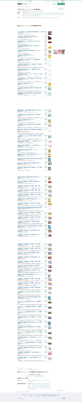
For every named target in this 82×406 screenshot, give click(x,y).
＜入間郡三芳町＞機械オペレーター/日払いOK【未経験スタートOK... (29, 357)
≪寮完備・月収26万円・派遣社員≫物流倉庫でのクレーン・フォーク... (30, 274)
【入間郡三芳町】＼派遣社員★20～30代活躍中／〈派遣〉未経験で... (29, 203)
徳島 (58, 14)
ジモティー (18, 6)
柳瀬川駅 (26, 338)
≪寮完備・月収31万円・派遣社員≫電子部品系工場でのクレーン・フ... (30, 154)
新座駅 (25, 191)
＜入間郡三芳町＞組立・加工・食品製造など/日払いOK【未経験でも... (30, 124)
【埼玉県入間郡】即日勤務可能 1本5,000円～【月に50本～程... (28, 45)
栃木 (23, 14)
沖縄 (40, 15)
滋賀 (41, 14)
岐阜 (29, 14)
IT (53, 17)
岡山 (52, 14)
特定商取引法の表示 (44, 395)
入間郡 (27, 37)
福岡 (25, 15)
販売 (37, 17)
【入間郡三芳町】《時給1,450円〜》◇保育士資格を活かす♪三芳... (29, 230)
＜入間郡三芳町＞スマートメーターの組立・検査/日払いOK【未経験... (30, 135)
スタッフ (19, 61)
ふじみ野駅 (26, 235)
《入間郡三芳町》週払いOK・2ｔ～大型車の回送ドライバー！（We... (29, 337)
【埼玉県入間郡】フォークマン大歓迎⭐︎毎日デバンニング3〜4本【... (29, 41)
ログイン (58, 1)
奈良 (43, 14)
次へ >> (31, 368)
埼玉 (26, 37)
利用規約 (23, 394)
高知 (23, 15)
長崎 (33, 15)
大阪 (35, 14)
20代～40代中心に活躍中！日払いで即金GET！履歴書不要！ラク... (29, 181)
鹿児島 (38, 15)
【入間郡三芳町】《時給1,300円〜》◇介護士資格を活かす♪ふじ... (29, 234)
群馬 (25, 14)
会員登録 (62, 1)
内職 (28, 380)
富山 (49, 383)
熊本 (29, 15)
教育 (42, 17)
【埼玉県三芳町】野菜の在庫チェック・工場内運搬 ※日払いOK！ (29, 69)
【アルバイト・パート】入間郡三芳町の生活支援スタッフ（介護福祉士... (30, 306)
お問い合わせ (54, 394)
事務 (41, 17)
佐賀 (27, 15)
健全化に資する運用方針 (47, 394)
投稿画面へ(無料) (61, 3)
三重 (31, 14)
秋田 (41, 383)
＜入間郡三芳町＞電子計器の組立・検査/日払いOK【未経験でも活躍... (30, 87)
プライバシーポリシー (29, 394)
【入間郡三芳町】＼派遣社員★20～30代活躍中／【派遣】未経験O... (29, 278)
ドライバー (28, 338)
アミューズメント (50, 17)
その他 (57, 17)
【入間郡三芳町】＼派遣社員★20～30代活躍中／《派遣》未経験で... (29, 212)
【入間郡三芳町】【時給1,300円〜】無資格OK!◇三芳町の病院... (29, 265)
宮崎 (35, 15)
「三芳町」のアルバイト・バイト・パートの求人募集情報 (28, 9)
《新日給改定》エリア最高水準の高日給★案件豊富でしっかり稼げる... (32, 31)
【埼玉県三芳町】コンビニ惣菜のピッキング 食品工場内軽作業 (29, 59)
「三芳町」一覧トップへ (61, 390)
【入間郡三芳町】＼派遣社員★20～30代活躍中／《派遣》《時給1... (29, 190)
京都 (39, 14)
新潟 (47, 383)
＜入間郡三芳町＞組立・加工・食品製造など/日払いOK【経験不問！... (30, 114)
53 (28, 368)
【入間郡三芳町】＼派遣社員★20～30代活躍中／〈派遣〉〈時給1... (29, 185)
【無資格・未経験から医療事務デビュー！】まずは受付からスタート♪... (30, 145)
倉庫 (31, 37)
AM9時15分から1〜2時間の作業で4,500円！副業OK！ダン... (28, 36)
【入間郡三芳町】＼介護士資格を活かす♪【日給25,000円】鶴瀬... (29, 221)
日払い (30, 380)
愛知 (27, 14)
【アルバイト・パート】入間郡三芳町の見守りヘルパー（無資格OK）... (30, 301)
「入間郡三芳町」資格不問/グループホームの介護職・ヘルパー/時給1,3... (30, 64)
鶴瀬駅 (29, 37)
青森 (35, 383)
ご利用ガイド (31, 395)
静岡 (33, 14)
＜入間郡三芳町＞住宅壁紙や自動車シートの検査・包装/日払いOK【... (30, 352)
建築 (31, 17)
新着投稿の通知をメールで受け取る (34, 374)
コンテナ (19, 38)
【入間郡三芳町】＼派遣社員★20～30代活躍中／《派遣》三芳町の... (29, 217)
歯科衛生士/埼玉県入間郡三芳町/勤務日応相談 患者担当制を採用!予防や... (30, 207)
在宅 (45, 380)
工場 (28, 115)
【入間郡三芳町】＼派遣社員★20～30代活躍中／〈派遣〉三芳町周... (29, 194)
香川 (60, 14)
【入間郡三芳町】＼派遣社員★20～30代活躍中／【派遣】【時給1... (29, 261)
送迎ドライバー (40, 380)
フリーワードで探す (37, 395)
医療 (46, 17)
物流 (35, 17)
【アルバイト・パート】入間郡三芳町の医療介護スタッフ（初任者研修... (30, 342)
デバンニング (19, 43)
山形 (43, 383)
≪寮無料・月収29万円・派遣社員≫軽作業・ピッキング (27, 149)
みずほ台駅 (24, 84)
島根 (50, 14)
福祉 (44, 17)
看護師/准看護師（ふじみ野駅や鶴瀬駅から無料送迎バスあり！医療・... (30, 110)
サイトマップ (26, 395)
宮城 (39, 383)
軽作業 (33, 17)
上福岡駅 (26, 146)
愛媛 (62, 14)
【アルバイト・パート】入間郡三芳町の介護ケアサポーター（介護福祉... (30, 311)
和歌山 (46, 14)
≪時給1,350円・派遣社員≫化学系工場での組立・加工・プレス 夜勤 (29, 347)
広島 (54, 14)
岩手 (37, 383)
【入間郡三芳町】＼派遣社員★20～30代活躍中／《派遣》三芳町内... (29, 248)
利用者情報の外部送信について (53, 395)
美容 (54, 17)
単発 (32, 380)
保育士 (27, 231)
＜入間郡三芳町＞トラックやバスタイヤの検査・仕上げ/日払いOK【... (30, 291)
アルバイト (22, 6)
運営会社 (58, 394)
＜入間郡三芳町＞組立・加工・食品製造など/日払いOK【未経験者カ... (30, 326)
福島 (45, 383)
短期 (43, 380)
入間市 (23, 115)
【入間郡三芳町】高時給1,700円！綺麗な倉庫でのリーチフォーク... (29, 50)
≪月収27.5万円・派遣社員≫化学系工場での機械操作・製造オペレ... (29, 252)
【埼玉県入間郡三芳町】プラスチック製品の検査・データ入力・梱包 (29, 78)
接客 (39, 17)
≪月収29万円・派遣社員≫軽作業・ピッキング (26, 83)
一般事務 (28, 146)
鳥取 (48, 14)
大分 (31, 15)
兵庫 (37, 14)
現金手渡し (35, 380)
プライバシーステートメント (38, 394)
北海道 (33, 383)
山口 (56, 14)
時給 (18, 52)
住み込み (48, 380)
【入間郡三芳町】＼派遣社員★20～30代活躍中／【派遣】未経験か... (29, 287)
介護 (25, 222)
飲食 (29, 17)
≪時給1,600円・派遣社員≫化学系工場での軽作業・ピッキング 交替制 (30, 167)
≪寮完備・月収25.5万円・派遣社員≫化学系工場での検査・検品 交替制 (30, 158)
